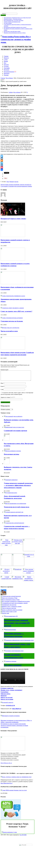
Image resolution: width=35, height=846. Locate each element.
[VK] (17, 158)
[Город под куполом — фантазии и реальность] (9, 598)
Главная (6, 56)
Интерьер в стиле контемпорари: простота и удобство (15, 32)
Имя (2, 383)
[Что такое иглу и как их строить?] (15, 601)
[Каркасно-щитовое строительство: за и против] (3, 594)
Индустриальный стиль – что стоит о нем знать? (13, 20)
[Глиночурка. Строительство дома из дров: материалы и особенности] (8, 608)
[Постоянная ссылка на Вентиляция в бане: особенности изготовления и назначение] (13, 284)
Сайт (2, 389)
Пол (5, 63)
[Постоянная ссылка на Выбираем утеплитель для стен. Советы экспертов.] (7, 463)
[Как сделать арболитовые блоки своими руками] (11, 610)
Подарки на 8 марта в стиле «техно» (13, 218)
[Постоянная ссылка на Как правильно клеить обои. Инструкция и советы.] (7, 440)
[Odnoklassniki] (17, 160)
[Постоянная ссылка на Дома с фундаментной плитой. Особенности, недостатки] (10, 492)
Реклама (6, 75)
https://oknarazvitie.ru (6, 763)
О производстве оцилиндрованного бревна (16, 186)
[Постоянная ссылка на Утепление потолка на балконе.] (12, 318)
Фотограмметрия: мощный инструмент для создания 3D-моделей (17, 17)
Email (2, 386)
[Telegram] (17, 163)
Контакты (6, 73)
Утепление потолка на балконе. (12, 321)
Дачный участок (13, 181)
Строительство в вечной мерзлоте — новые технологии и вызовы (17, 527)
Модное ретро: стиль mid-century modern (12, 31)
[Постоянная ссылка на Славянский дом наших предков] (14, 427)
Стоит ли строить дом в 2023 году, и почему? (16, 311)
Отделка (6, 66)
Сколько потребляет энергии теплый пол (16, 184)
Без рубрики (9, 78)
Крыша (6, 61)
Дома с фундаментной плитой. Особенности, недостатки (14, 497)
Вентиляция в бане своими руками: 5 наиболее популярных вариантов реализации (17, 353)
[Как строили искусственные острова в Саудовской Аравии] (10, 599)
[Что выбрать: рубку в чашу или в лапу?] (9, 611)
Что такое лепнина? (8, 23)
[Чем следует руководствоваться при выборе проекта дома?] (5, 613)
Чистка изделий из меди (9, 331)
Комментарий (4, 369)
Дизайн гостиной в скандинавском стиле (12, 21)
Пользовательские (10, 71)
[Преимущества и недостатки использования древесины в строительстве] (8, 604)
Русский (24, 845)
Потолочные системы (11, 454)
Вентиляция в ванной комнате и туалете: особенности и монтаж (15, 264)
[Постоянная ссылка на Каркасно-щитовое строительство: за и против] (13, 512)
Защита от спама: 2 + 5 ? (7, 397)
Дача (7, 181)
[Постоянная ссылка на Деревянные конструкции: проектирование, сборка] (13, 296)
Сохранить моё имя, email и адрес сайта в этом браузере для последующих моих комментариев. (17, 393)
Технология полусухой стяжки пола (16, 507)
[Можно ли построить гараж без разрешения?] (11, 606)
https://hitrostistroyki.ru (6, 783)
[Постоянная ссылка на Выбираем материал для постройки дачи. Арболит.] (13, 416)
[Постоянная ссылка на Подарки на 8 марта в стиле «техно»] (13, 215)
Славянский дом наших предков (15, 430)
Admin (11, 92)
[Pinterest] (17, 167)
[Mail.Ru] (17, 165)
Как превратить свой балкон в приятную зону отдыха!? (15, 27)
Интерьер (6, 69)
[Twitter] (17, 156)
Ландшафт (7, 68)
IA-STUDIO (23, 835)
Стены (6, 59)
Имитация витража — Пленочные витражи (12, 19)
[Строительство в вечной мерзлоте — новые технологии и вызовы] (11, 596)
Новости (6, 58)
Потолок (6, 64)
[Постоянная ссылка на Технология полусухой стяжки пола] (15, 503)
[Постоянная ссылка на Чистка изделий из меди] (10, 327)
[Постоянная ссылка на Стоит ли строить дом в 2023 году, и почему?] (12, 308)
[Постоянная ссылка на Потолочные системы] (12, 451)
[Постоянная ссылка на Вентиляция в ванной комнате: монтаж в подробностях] (13, 236)
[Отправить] (17, 169)
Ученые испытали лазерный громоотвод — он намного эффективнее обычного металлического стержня (18, 485)
